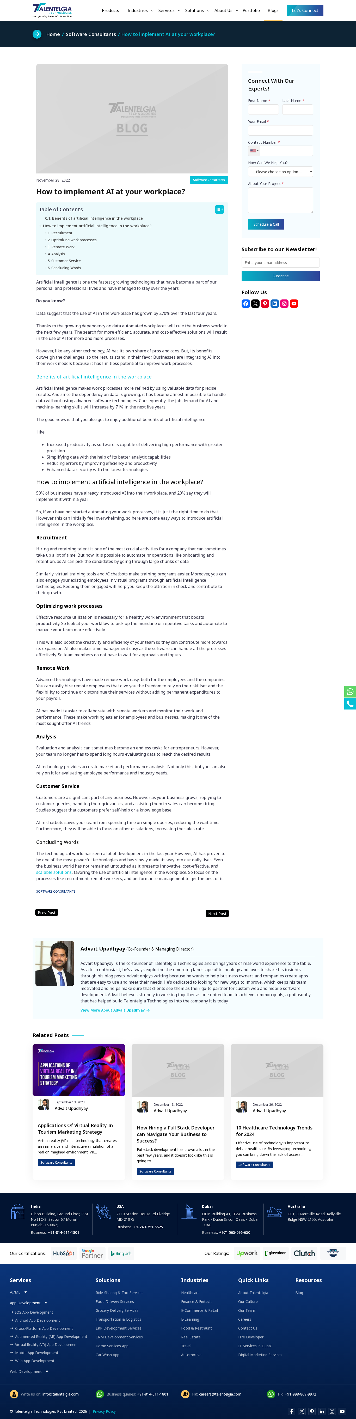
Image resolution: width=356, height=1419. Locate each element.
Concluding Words (66, 267)
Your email (258, 121)
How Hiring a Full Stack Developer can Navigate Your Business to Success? (175, 1134)
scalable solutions (54, 872)
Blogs (273, 10)
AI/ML (15, 1292)
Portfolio (251, 10)
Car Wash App (107, 1354)
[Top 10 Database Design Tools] (217, 913)
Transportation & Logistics (118, 1319)
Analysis (58, 253)
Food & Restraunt (196, 1328)
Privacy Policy (104, 1411)
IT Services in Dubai (255, 1345)
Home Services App (112, 1345)
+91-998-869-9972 (300, 1394)
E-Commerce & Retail (199, 1310)
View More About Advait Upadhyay (113, 1010)
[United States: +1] (254, 151)
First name (259, 100)
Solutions (194, 10)
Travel (186, 1345)
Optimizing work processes (74, 239)
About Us (223, 10)
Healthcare (190, 1292)
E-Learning (190, 1319)
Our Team (246, 1310)
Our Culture (248, 1301)
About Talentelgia (253, 1292)
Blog (299, 1292)
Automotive (191, 1354)
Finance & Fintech (196, 1301)
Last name (293, 100)
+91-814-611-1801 (152, 1394)
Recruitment (61, 232)
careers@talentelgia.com (220, 1394)
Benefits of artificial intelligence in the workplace (97, 218)
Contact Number (264, 142)
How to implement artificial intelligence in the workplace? (97, 225)
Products (110, 10)
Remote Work (63, 246)
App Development (26, 1302)
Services (166, 10)
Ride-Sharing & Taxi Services (119, 1292)
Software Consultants (209, 180)
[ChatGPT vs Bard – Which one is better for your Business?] (46, 912)
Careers (244, 1319)
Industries (137, 10)
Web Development (26, 1371)
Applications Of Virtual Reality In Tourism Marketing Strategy (75, 1128)
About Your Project (266, 183)
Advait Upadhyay (71, 1108)
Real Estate (191, 1336)
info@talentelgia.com (60, 1394)
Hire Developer (250, 1336)
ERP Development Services (119, 1328)
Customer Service (66, 260)
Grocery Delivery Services (117, 1310)
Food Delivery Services (115, 1301)
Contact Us (247, 1328)
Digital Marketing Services (260, 1354)
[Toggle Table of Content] (217, 209)
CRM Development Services (119, 1336)
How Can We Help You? (268, 162)
